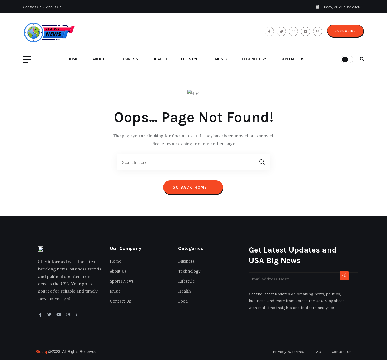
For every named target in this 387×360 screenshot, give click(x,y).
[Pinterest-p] (77, 315)
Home (72, 59)
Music (221, 59)
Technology (253, 59)
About (98, 59)
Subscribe (345, 31)
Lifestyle (191, 59)
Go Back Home (191, 187)
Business (128, 59)
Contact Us (32, 7)
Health (159, 59)
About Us (53, 7)
